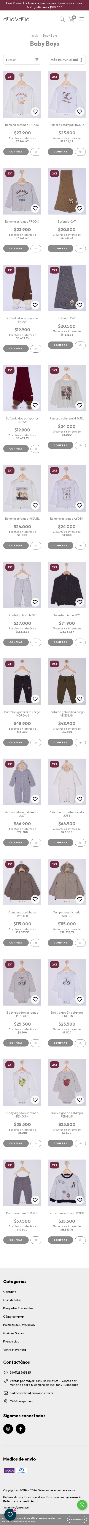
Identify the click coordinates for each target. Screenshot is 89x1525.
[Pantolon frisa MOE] (35, 642)
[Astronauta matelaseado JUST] (35, 843)
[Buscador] (62, 19)
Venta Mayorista (14, 1350)
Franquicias (11, 1341)
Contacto (9, 1292)
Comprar (16, 151)
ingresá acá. (73, 1497)
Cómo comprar (13, 1317)
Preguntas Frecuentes (18, 1308)
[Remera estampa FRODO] (35, 152)
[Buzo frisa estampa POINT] (80, 1240)
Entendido (77, 1519)
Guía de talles (12, 1300)
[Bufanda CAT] (80, 248)
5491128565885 (20, 1373)
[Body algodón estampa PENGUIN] (35, 1043)
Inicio (35, 35)
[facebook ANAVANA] (20, 1429)
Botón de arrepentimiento (20, 1501)
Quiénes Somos (14, 1333)
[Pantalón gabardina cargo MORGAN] (35, 742)
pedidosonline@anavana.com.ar (32, 1393)
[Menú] (82, 19)
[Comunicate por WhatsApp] (82, 1505)
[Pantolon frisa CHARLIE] (35, 1240)
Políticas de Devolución (19, 1325)
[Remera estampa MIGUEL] (80, 445)
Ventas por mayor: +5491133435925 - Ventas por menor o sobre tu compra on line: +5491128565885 (44, 1383)
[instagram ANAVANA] (8, 1429)
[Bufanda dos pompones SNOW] (35, 349)
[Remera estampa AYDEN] (80, 545)
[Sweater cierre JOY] (80, 642)
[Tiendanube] (16, 1508)
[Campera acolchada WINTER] (35, 943)
